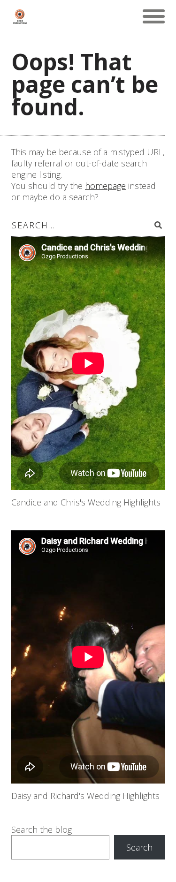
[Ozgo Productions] (20, 16)
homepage (105, 185)
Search (139, 847)
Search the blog (41, 829)
